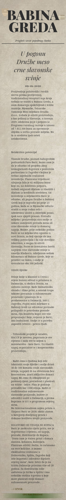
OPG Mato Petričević (33, 494)
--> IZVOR (16, 489)
